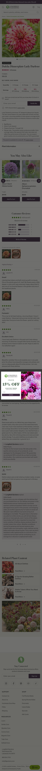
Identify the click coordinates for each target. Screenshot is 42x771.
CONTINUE (11, 394)
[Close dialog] (40, 373)
